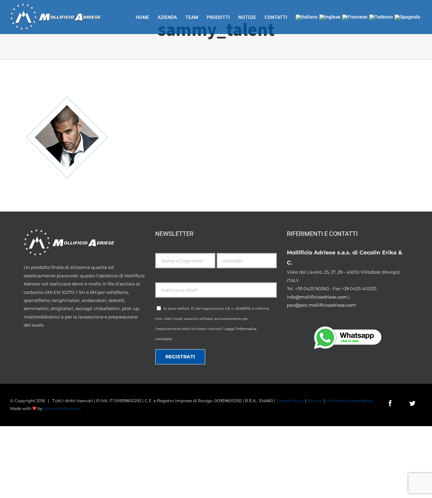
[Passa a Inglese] (330, 17)
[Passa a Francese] (355, 17)
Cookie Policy (290, 400)
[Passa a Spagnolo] (407, 17)
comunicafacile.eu (62, 408)
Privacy (315, 400)
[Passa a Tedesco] (381, 17)
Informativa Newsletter (349, 400)
